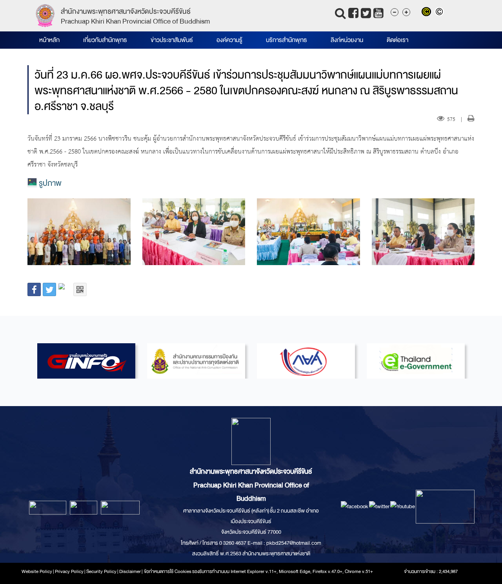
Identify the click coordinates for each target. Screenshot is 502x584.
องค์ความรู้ (229, 40)
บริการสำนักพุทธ (286, 40)
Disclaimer (130, 571)
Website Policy (37, 571)
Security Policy (101, 571)
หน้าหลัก (49, 40)
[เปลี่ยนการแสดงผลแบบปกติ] (440, 12)
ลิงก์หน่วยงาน (347, 40)
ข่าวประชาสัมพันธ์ (172, 40)
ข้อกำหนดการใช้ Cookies (167, 571)
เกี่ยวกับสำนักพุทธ (105, 40)
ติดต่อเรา (397, 40)
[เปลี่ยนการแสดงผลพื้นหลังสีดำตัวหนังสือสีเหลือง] (428, 12)
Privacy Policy (69, 571)
